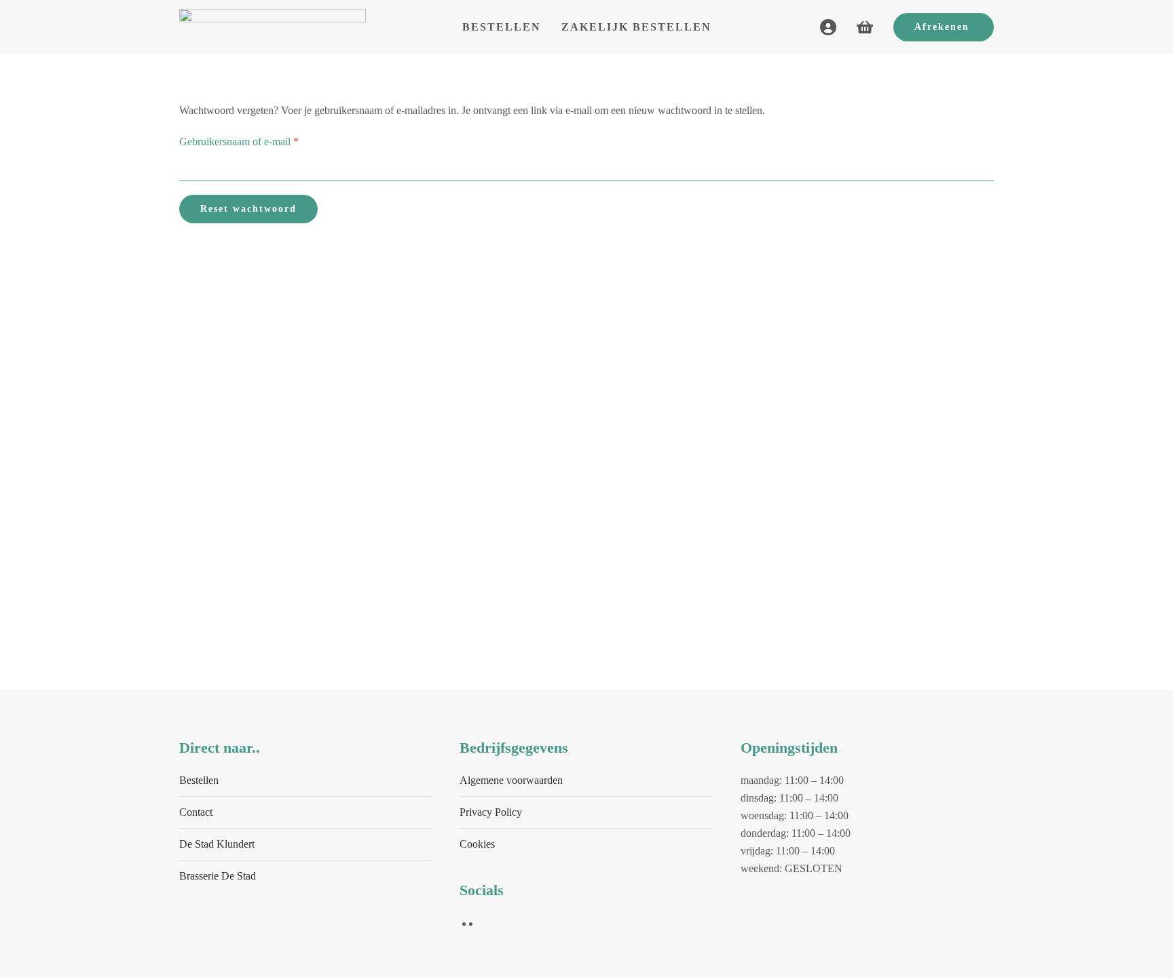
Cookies (477, 844)
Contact (195, 812)
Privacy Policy (491, 812)
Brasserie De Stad (217, 876)
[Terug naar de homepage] (272, 27)
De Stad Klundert (217, 844)
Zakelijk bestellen (636, 27)
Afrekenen (941, 27)
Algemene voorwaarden (511, 780)
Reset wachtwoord (248, 209)
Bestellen (501, 27)
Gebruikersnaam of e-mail (253, 141)
